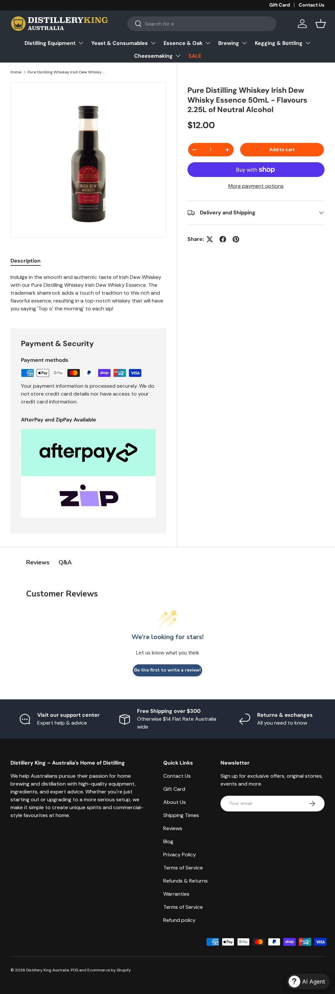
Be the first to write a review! (167, 670)
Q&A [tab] (65, 562)
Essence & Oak (183, 43)
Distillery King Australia (47, 970)
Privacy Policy (179, 854)
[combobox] (201, 23)
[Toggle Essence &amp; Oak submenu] (208, 43)
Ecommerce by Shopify (109, 970)
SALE (194, 55)
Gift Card (279, 5)
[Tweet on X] (209, 239)
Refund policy (179, 920)
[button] (320, 23)
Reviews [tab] (37, 562)
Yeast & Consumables (119, 43)
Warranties (176, 893)
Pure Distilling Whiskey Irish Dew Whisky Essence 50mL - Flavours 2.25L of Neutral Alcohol (66, 72)
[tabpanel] (88, 293)
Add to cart (282, 149)
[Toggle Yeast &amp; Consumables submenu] (153, 43)
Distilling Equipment (50, 43)
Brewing (228, 43)
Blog (168, 841)
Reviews (172, 828)
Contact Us (312, 5)
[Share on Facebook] (222, 239)
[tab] (25, 260)
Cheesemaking (153, 55)
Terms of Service (183, 867)
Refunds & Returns (185, 880)
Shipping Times (181, 815)
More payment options (256, 186)
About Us (174, 802)
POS (74, 970)
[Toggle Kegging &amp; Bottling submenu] (308, 43)
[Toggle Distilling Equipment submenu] (81, 43)
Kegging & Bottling (279, 43)
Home (15, 72)
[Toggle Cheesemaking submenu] (178, 56)
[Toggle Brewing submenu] (244, 43)
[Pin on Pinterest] (235, 239)
